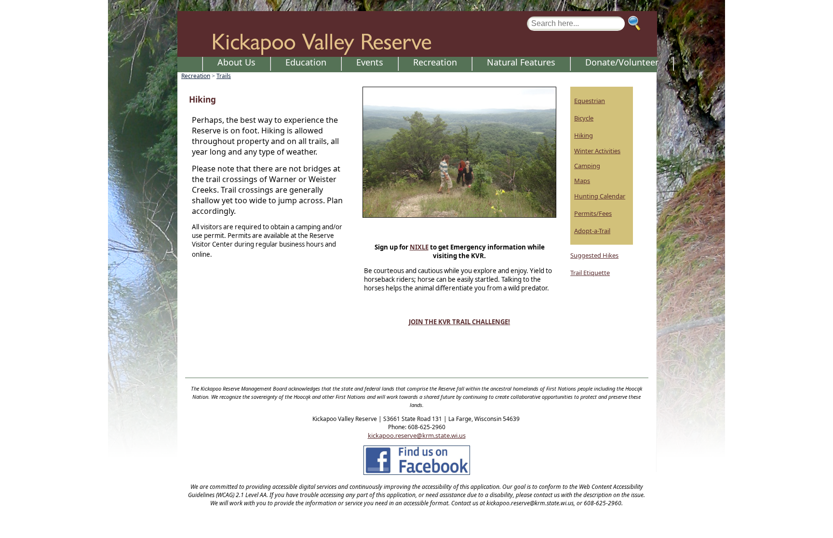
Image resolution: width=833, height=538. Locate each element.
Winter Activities (597, 150)
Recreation (195, 76)
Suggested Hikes (594, 255)
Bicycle (583, 118)
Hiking (583, 135)
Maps (582, 180)
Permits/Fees (593, 213)
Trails (223, 76)
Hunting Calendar (599, 196)
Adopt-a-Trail (592, 230)
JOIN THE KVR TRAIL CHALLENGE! (459, 321)
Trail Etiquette (590, 272)
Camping (587, 165)
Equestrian (589, 100)
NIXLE (419, 247)
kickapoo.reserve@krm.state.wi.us (417, 435)
